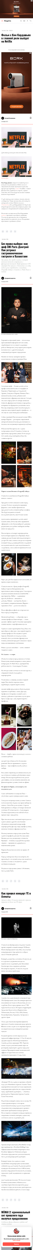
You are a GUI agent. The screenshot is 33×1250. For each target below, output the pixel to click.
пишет (17, 188)
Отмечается (5, 205)
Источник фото (4, 178)
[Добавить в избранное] (31, 118)
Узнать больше (16, 1240)
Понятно (16, 1244)
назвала (4, 215)
